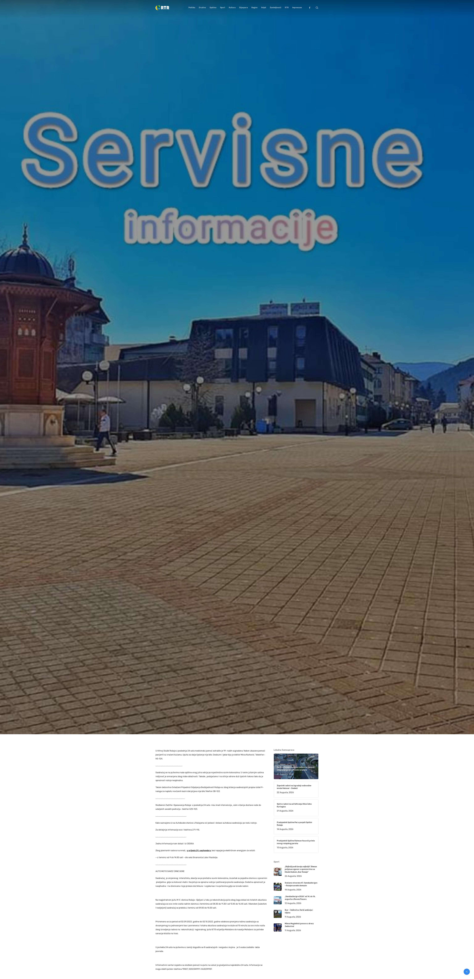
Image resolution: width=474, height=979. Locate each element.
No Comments (309, 408)
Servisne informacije (200, 419)
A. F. (160, 419)
